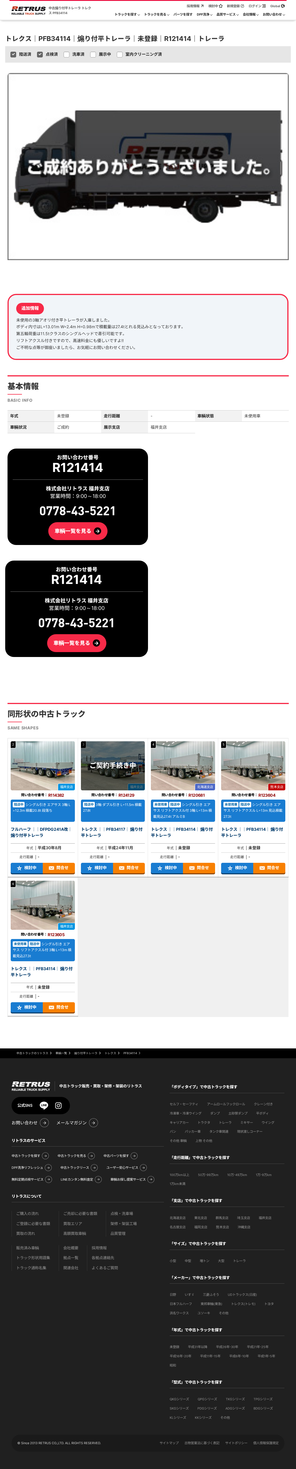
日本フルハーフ (181, 1304)
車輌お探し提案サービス (128, 1179)
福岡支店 (200, 1227)
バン (173, 1131)
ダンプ (215, 1113)
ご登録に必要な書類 (33, 1224)
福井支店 (265, 1218)
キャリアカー (179, 1122)
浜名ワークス (179, 1313)
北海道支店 (178, 1218)
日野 (173, 1294)
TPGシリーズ (263, 1399)
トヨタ (269, 1304)
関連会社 (70, 1268)
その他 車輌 (178, 1141)
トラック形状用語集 (33, 1258)
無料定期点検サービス (27, 1179)
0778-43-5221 (76, 623)
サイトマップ (169, 1443)
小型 (173, 1261)
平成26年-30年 (227, 1347)
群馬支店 (222, 1218)
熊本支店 (222, 1227)
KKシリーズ (203, 1417)
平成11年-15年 (210, 1356)
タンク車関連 (218, 1131)
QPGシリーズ (207, 1399)
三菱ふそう (211, 1294)
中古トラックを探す (26, 1156)
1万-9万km (264, 1175)
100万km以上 (179, 1175)
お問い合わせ (25, 1123)
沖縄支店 (244, 1227)
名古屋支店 (178, 1227)
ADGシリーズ (235, 1408)
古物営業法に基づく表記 (201, 1443)
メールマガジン (71, 1123)
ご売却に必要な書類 (80, 1214)
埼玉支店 (243, 1218)
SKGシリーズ (179, 1408)
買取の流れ (25, 1233)
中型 (188, 1261)
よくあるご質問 (105, 1268)
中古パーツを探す (116, 1156)
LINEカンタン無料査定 (77, 1179)
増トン (204, 1261)
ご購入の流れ (27, 1214)
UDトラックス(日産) (242, 1294)
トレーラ (225, 1122)
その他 (223, 1313)
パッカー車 (193, 1131)
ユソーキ (203, 1313)
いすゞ (189, 1294)
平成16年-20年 (180, 1356)
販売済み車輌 (27, 1248)
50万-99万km (208, 1175)
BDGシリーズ (263, 1408)
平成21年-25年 (258, 1347)
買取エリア (72, 1224)
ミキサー (246, 1122)
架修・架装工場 (123, 1224)
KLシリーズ (178, 1417)
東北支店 (200, 1218)
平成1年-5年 (266, 1356)
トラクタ (203, 1122)
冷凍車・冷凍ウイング (185, 1113)
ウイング (268, 1122)
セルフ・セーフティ (184, 1104)
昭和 (173, 1365)
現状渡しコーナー (249, 1131)
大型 (221, 1261)
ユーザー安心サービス (122, 1167)
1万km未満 (177, 1184)
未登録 (174, 1347)
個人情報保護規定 (266, 1443)
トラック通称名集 (31, 1268)
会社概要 (70, 1248)
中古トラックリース (74, 1167)
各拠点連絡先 (103, 1258)
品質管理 (117, 1233)
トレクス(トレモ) (243, 1304)
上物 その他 (203, 1141)
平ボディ (262, 1113)
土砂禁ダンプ (237, 1113)
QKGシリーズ (179, 1399)
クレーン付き (263, 1104)
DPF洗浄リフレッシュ (27, 1167)
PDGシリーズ (207, 1408)
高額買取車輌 (74, 1233)
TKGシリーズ (235, 1399)
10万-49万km (237, 1175)
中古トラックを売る (72, 1156)
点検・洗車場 (121, 1214)
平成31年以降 (197, 1347)
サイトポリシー (236, 1443)
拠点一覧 (70, 1258)
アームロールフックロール (226, 1104)
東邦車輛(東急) (211, 1304)
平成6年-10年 (239, 1356)
